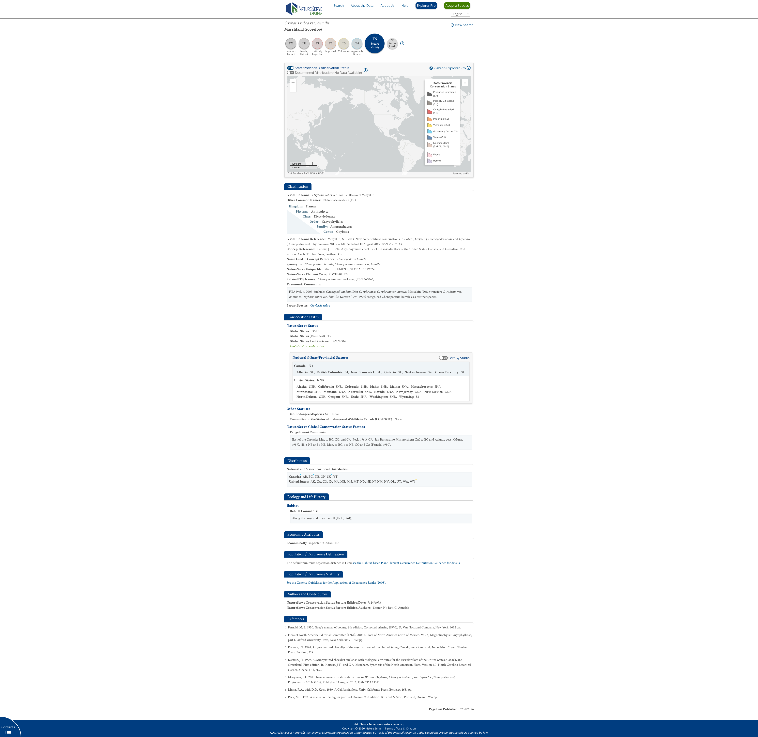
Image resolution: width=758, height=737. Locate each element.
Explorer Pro (426, 5)
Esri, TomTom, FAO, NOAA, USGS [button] (306, 173)
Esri (468, 173)
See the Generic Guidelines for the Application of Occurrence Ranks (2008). (336, 582)
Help (405, 5)
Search (339, 5)
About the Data (362, 5)
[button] (293, 82)
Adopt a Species (457, 5)
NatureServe (374, 728)
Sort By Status (459, 358)
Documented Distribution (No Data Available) (328, 72)
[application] (379, 125)
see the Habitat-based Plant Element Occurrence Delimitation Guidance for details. (407, 563)
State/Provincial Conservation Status (322, 68)
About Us (387, 5)
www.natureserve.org (390, 724)
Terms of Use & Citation (400, 728)
